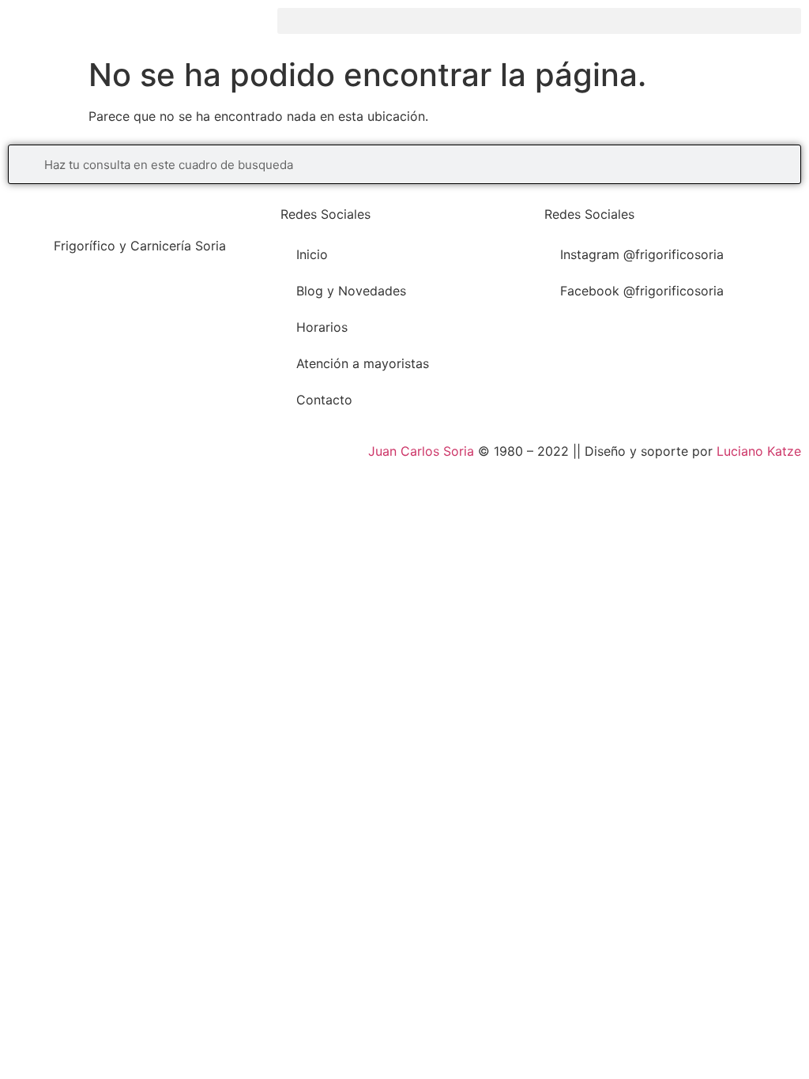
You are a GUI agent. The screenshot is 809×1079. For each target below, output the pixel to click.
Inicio (312, 254)
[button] (539, 21)
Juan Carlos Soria (421, 451)
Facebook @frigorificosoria (642, 291)
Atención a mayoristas (362, 363)
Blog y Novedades (351, 291)
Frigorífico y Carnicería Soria (140, 246)
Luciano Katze (759, 451)
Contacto (324, 400)
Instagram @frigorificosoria (642, 254)
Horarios (322, 327)
